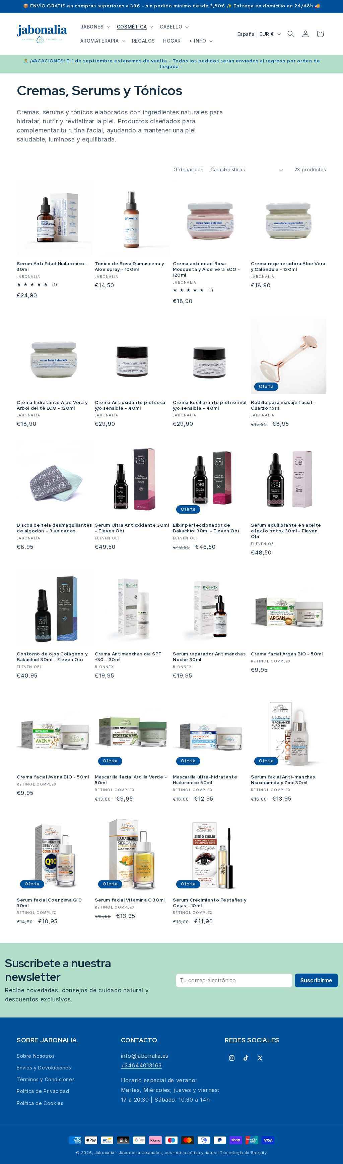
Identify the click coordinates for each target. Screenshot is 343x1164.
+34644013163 (141, 1065)
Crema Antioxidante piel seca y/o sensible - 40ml (130, 405)
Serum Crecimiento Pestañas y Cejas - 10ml (210, 903)
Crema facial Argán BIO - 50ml (287, 654)
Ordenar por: (189, 169)
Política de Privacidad (43, 1091)
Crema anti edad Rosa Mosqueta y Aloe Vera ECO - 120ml (206, 269)
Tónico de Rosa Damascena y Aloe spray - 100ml (129, 266)
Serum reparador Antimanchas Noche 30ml (209, 656)
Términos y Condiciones (46, 1079)
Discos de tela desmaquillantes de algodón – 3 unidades (54, 528)
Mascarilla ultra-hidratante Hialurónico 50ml (205, 779)
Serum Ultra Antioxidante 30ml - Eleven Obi (132, 528)
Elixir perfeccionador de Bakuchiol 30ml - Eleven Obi (206, 528)
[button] (94, 27)
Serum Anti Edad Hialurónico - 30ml (52, 266)
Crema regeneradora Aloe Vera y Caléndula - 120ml (288, 266)
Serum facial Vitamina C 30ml (130, 900)
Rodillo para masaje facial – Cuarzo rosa (283, 405)
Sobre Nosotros (36, 1056)
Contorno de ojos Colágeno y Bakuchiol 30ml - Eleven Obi (52, 656)
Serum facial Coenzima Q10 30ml (49, 903)
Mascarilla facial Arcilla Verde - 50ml (131, 779)
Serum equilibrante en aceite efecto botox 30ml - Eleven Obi (286, 531)
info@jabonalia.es (144, 1055)
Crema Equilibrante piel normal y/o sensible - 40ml (210, 405)
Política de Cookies (40, 1103)
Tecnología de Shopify (243, 1152)
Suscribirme (316, 980)
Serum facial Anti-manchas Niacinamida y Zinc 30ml (283, 779)
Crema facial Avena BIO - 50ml (53, 777)
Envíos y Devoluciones (44, 1067)
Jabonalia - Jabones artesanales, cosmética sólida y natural (156, 1152)
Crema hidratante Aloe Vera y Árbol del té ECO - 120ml (52, 405)
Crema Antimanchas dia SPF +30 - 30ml (128, 656)
